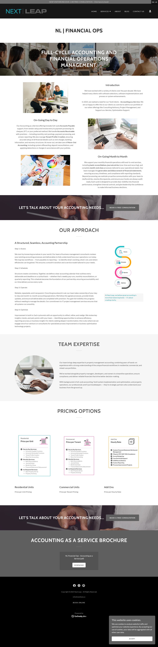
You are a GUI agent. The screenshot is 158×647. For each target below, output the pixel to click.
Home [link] (94, 11)
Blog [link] (127, 11)
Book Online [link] (79, 603)
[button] (106, 11)
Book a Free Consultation (122, 208)
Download (79, 565)
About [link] (118, 11)
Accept (132, 639)
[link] (26, 11)
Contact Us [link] (138, 11)
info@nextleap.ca (79, 597)
